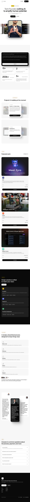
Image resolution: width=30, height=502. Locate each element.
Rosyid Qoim (27, 497)
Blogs (2, 490)
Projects (2, 489)
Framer (21, 497)
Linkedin (7, 490)
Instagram (7, 489)
